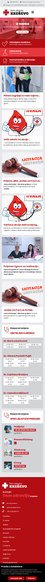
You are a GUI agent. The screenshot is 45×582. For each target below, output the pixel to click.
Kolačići (6, 558)
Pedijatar (19, 426)
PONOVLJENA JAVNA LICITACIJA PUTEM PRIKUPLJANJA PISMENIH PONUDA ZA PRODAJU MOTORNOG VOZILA (22, 181)
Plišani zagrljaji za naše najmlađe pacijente (22, 95)
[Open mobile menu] (32, 12)
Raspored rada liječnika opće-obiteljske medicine (24, 5)
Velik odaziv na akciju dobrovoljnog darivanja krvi (19, 139)
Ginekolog (19, 449)
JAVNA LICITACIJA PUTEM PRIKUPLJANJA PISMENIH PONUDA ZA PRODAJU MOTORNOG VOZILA (22, 310)
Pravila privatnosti (10, 562)
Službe (5, 524)
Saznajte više (22, 32)
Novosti (6, 533)
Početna (6, 516)
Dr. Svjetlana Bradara (16, 374)
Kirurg (17, 462)
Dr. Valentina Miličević (16, 393)
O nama (6, 520)
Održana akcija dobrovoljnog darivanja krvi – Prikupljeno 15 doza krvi (20, 224)
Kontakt (6, 541)
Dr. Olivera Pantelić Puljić (17, 355)
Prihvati (31, 578)
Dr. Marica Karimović (15, 340)
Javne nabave (8, 537)
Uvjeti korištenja (9, 550)
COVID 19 (6, 546)
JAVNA (6, 318)
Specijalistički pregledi (12, 529)
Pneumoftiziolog (23, 439)
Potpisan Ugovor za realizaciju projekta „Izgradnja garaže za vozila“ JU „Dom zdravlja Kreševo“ (21, 266)
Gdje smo (7, 554)
